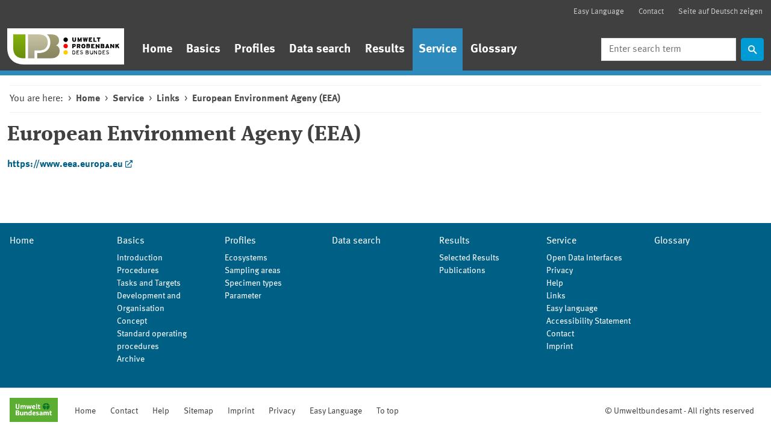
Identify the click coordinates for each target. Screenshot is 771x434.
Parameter (243, 296)
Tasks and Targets (149, 283)
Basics (203, 49)
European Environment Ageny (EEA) (266, 99)
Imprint (559, 346)
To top (387, 411)
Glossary (493, 49)
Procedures (138, 270)
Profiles (254, 49)
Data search (320, 49)
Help (554, 283)
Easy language (572, 308)
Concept (132, 321)
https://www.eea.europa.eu (65, 164)
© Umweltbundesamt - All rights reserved (679, 411)
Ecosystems (246, 258)
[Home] (65, 46)
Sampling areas (253, 270)
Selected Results (469, 258)
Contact (651, 12)
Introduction (140, 258)
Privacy (559, 270)
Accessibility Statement (588, 321)
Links (168, 99)
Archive (131, 359)
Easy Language (598, 12)
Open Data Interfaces (584, 258)
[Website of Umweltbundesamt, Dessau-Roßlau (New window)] (34, 411)
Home (157, 49)
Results (385, 49)
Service (438, 49)
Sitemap (198, 411)
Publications (462, 270)
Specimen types (253, 283)
